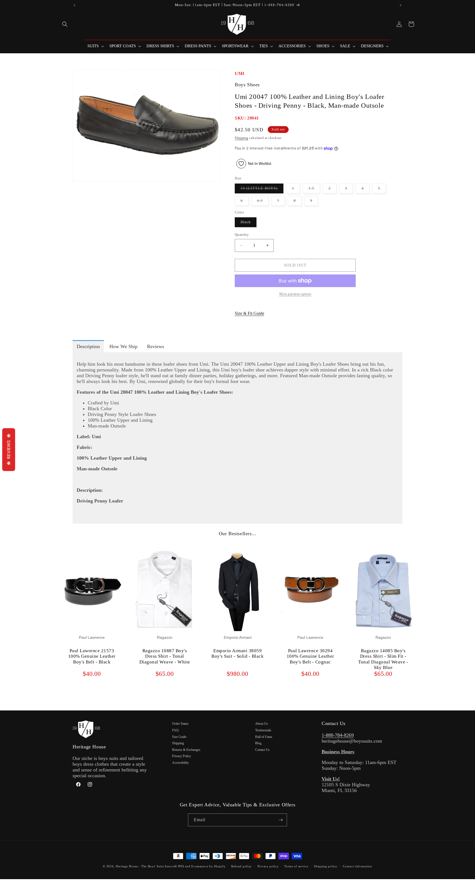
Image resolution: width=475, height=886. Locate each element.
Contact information (357, 866)
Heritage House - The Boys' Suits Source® (146, 866)
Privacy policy (268, 866)
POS (181, 866)
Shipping (241, 138)
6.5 (263, 202)
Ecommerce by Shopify (208, 866)
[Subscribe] (281, 819)
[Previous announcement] (74, 5)
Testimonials (263, 730)
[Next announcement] (400, 5)
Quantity (242, 234)
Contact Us (262, 750)
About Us (261, 724)
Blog (258, 743)
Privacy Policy (181, 756)
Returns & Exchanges (186, 750)
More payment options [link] (295, 294)
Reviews (8, 449)
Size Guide (179, 737)
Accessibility (180, 763)
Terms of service (296, 866)
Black (248, 223)
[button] (65, 24)
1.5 (314, 189)
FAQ (175, 730)
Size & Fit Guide (249, 313)
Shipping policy (325, 866)
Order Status (180, 724)
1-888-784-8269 (338, 735)
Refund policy (241, 866)
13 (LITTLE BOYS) (262, 189)
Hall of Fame (263, 737)
